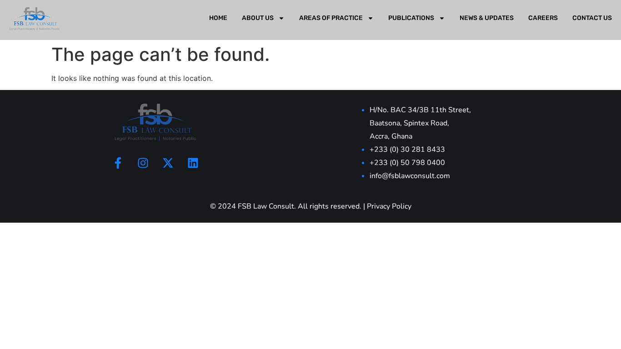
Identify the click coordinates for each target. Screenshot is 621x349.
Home (218, 18)
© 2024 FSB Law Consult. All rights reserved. (285, 206)
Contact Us (592, 18)
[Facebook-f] (117, 162)
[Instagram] (142, 162)
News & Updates (487, 18)
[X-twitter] (167, 162)
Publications (411, 18)
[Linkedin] (192, 162)
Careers (543, 18)
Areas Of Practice (331, 18)
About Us (258, 18)
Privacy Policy (389, 206)
